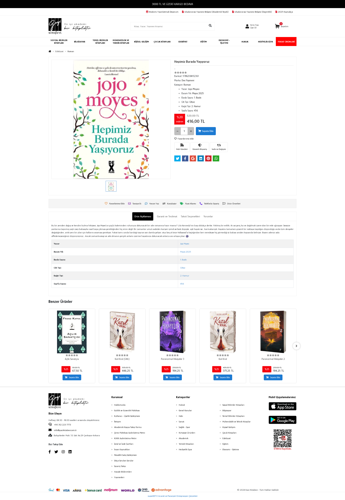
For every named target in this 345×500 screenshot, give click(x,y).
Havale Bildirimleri (123, 471)
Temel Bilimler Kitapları (233, 416)
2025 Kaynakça (285, 11)
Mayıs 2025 (185, 251)
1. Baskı (183, 259)
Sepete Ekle (207, 131)
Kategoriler (183, 397)
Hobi (181, 416)
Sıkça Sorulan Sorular (124, 460)
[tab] (142, 216)
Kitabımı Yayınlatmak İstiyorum (163, 11)
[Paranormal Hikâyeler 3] (172, 332)
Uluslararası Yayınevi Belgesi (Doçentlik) (253, 11)
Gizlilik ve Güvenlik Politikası (127, 410)
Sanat (181, 421)
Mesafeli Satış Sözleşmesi (125, 455)
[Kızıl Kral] (222, 332)
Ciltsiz (182, 267)
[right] (296, 346)
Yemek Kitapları (186, 443)
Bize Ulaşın (55, 413)
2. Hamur (184, 275)
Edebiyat (226, 438)
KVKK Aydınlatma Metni (125, 438)
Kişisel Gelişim (228, 427)
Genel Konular (185, 410)
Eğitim (225, 443)
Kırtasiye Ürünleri (187, 432)
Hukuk (182, 404)
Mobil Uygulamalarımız (282, 397)
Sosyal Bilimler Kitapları (233, 404)
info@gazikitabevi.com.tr (65, 430)
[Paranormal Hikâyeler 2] (273, 332)
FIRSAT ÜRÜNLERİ (286, 41)
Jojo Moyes (184, 243)
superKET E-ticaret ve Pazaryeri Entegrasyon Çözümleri (172, 496)
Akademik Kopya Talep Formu (128, 427)
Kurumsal (117, 397)
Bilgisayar (226, 410)
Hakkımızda (119, 404)
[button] (281, 26)
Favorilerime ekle (185, 138)
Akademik (183, 438)
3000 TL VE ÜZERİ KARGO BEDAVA (172, 4)
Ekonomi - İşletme (230, 449)
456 (182, 283)
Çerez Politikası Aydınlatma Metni (129, 432)
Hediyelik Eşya (185, 449)
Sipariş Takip (120, 466)
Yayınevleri (119, 477)
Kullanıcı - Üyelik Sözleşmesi (127, 416)
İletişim (117, 421)
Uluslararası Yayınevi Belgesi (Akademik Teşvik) (207, 11)
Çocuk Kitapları (229, 432)
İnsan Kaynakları (122, 449)
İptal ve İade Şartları (123, 443)
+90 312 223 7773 (62, 424)
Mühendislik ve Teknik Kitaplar (236, 421)
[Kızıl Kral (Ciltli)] (122, 332)
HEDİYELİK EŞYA (265, 41)
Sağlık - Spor (184, 427)
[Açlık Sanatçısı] (71, 332)
